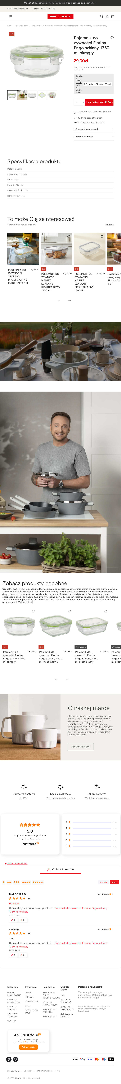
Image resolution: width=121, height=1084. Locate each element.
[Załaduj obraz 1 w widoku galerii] (12, 95)
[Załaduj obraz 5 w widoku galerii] (52, 95)
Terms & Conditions (44, 1071)
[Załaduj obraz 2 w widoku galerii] (22, 95)
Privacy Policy (13, 1071)
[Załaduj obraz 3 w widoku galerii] (32, 95)
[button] (101, 16)
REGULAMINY (49, 1016)
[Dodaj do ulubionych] (112, 37)
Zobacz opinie (28, 1047)
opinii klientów (30, 835)
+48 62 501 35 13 (47, 9)
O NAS (28, 992)
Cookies (27, 1071)
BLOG (28, 1006)
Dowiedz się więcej (81, 746)
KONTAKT (29, 997)
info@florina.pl (21, 9)
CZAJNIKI (12, 1021)
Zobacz (110, 224)
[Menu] (10, 16)
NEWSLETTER (31, 1001)
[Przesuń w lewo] (61, 301)
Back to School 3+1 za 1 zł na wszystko (33, 26)
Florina (10, 26)
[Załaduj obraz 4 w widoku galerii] (42, 95)
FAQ (62, 995)
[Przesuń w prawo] (61, 60)
